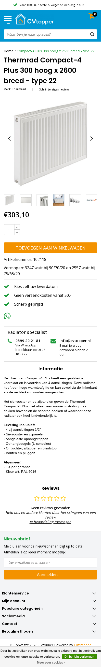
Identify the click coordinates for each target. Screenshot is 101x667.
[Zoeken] (92, 34)
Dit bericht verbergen (79, 656)
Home (8, 51)
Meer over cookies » (51, 662)
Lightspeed (82, 645)
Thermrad (19, 89)
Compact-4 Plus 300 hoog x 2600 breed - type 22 (56, 51)
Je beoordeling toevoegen (50, 521)
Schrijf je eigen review (54, 89)
